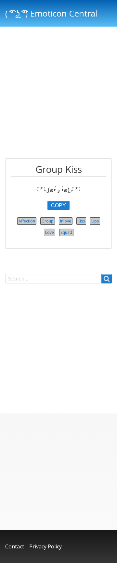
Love (49, 232)
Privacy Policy (45, 546)
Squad (66, 232)
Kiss (81, 221)
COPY (58, 205)
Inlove (65, 221)
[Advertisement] (58, 93)
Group (48, 221)
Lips (95, 221)
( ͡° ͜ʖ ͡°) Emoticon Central (51, 13)
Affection (27, 221)
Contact (14, 546)
